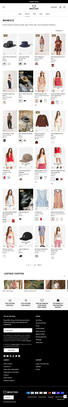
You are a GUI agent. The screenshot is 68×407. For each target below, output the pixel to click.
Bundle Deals (34, 1)
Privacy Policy (15, 344)
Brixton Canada (12, 401)
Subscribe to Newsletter (11, 369)
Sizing (38, 369)
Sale (40, 14)
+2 (52, 183)
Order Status (8, 378)
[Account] (60, 7)
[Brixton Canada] (34, 7)
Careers (6, 375)
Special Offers (40, 334)
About (47, 14)
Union (37, 326)
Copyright (50, 397)
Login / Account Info (42, 364)
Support (38, 366)
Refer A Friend (40, 331)
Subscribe (11, 350)
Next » (40, 265)
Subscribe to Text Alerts (11, 372)
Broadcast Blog (41, 323)
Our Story (39, 320)
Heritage (38, 339)
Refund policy (60, 399)
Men (20, 14)
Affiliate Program (9, 380)
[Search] (4, 7)
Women (27, 14)
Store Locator (8, 364)
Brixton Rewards (41, 337)
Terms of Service (26, 340)
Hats (34, 14)
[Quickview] (15, 53)
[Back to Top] (65, 396)
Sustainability (40, 328)
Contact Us (7, 366)
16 (35, 265)
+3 (35, 105)
